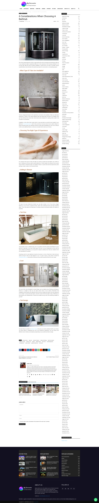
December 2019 (65, 288)
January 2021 (64, 266)
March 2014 (64, 407)
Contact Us (66, 8)
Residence (64, 116)
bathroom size (28, 341)
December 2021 (65, 247)
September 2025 (65, 169)
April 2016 (64, 364)
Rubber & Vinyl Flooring (66, 119)
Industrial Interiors (65, 83)
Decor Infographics (65, 40)
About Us (73, 8)
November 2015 (65, 372)
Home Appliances (65, 71)
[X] (23, 350)
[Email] (44, 350)
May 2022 (64, 238)
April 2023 (64, 219)
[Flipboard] (32, 374)
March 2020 (64, 283)
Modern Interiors (65, 100)
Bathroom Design (28, 11)
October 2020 (64, 271)
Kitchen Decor (64, 92)
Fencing (63, 52)
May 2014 (64, 403)
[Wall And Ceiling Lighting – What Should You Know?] (43, 469)
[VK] (36, 350)
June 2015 (64, 381)
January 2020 (64, 286)
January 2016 (64, 369)
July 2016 (64, 358)
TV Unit (63, 128)
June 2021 (64, 257)
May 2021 (64, 259)
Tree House (64, 126)
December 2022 (65, 226)
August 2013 (64, 419)
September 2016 (65, 355)
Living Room (60, 8)
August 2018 (64, 315)
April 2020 (64, 281)
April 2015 (64, 384)
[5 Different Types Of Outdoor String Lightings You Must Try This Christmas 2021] (43, 474)
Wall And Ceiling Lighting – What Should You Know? (52, 468)
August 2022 (64, 233)
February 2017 (65, 346)
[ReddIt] (41, 350)
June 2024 (64, 195)
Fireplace (64, 57)
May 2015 (64, 383)
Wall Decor (64, 138)
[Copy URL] (46, 350)
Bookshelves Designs (66, 26)
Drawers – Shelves (65, 47)
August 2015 (64, 377)
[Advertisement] (59, 4)
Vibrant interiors (65, 135)
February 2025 (65, 181)
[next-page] (21, 397)
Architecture (64, 18)
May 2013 (64, 424)
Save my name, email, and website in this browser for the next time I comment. (35, 421)
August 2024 (64, 192)
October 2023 (64, 209)
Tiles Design (64, 122)
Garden (43, 8)
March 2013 (64, 427)
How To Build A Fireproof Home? (52, 356)
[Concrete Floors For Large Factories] (22, 463)
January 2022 (64, 245)
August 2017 (64, 336)
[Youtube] (30, 376)
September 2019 (65, 293)
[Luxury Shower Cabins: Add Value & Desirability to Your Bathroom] (39, 388)
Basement (64, 21)
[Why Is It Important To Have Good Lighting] (43, 458)
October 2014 (64, 395)
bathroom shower (22, 341)
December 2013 (65, 412)
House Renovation (65, 81)
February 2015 (65, 388)
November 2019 (65, 290)
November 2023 (65, 207)
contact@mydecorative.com (44, 495)
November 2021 (65, 248)
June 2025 (64, 174)
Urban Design (64, 129)
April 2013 (64, 426)
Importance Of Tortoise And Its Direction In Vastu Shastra (53, 462)
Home (21, 8)
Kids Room (64, 90)
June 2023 (64, 216)
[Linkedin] (28, 350)
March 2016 (64, 365)
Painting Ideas (64, 107)
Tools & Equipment (65, 124)
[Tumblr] (30, 350)
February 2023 (65, 223)
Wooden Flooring (65, 143)
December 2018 (65, 309)
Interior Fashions (65, 86)
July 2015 (64, 379)
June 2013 (64, 422)
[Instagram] (34, 374)
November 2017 (65, 331)
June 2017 (64, 340)
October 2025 (64, 168)
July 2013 (64, 420)
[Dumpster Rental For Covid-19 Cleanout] (22, 469)
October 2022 (64, 229)
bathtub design (34, 328)
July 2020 (64, 276)
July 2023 (64, 214)
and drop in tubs (25, 340)
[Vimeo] (53, 374)
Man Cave (64, 97)
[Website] (28, 376)
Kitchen (54, 8)
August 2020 (64, 274)
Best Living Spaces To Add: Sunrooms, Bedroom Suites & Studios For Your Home (28, 357)
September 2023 (65, 211)
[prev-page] (19, 397)
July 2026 (64, 152)
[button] (78, 8)
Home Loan (64, 78)
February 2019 (65, 305)
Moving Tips (64, 102)
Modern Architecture (66, 98)
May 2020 (64, 279)
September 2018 (65, 314)
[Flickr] (30, 374)
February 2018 (65, 326)
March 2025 (64, 180)
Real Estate (64, 114)
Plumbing (64, 110)
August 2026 (64, 150)
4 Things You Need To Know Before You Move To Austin (31, 457)
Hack (63, 69)
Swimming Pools (65, 121)
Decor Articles (64, 38)
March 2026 (64, 159)
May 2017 (64, 341)
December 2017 (65, 329)
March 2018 (64, 324)
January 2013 (64, 431)
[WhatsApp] (38, 350)
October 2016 (64, 353)
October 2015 (64, 374)
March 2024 (64, 200)
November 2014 (65, 393)
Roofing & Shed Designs (66, 117)
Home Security (65, 79)
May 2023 (64, 217)
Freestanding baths (27, 123)
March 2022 (64, 242)
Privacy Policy (36, 501)
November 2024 (65, 186)
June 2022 (64, 236)
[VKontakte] (55, 374)
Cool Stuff (64, 35)
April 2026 (64, 157)
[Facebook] (20, 350)
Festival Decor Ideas (66, 55)
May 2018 (64, 321)
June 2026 (64, 154)
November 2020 (65, 269)
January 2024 (64, 204)
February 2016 (65, 367)
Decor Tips (64, 42)
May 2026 (64, 156)
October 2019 (64, 291)
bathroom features (36, 340)
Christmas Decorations (66, 31)
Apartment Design (65, 16)
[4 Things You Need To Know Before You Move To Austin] (22, 458)
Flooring (63, 61)
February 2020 (65, 285)
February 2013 (65, 429)
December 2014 (65, 391)
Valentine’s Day (65, 131)
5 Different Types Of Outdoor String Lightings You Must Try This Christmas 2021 (52, 474)
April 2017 (64, 343)
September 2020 (65, 272)
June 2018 (64, 319)
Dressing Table (65, 49)
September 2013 (65, 417)
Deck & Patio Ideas (65, 36)
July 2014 (64, 400)
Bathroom (26, 8)
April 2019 (64, 302)
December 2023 (65, 205)
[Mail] (38, 374)
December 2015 (65, 371)
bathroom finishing (44, 340)
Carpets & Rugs (65, 28)
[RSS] (46, 374)
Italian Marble (64, 88)
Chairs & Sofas (65, 30)
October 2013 (64, 415)
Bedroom (32, 8)
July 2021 (64, 255)
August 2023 (64, 212)
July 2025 (64, 173)
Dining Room (64, 43)
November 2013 (65, 414)
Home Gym (64, 74)
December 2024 (65, 185)
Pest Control (64, 109)
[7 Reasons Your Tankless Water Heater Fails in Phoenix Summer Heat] (25, 388)
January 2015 (64, 389)
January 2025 (64, 183)
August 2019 (64, 295)
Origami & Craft (65, 105)
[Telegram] (49, 350)
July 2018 (64, 317)
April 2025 (64, 178)
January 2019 (64, 307)
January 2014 (64, 410)
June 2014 (64, 401)
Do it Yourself (64, 45)
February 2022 (65, 243)
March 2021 (64, 262)
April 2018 (64, 322)
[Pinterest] (25, 350)
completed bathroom (23, 257)
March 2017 (64, 345)
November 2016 (65, 352)
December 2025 (65, 164)
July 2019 (64, 297)
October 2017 (64, 333)
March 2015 (64, 386)
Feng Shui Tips (65, 54)
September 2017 (65, 334)
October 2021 (64, 250)
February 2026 (65, 161)
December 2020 (65, 267)
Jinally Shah (22, 21)
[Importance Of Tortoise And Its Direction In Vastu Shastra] (43, 463)
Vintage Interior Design (66, 136)
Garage (63, 66)
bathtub (33, 341)
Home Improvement (66, 76)
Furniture (38, 8)
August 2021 (64, 254)
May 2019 (64, 300)
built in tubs (44, 341)
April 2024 (64, 199)
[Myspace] (42, 374)
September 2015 (65, 376)
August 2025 (64, 171)
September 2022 (65, 231)
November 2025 (65, 166)
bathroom (30, 340)
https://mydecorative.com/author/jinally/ (33, 365)
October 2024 (64, 188)
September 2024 (65, 190)
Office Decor (64, 104)
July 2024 (64, 193)
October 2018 (64, 312)
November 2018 (65, 310)
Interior (49, 8)
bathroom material (51, 340)
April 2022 (64, 240)
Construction (64, 33)
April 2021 (64, 260)
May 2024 (64, 197)
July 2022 (64, 235)
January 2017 (64, 348)
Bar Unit (63, 19)
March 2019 (64, 303)
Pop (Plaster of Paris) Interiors (67, 112)
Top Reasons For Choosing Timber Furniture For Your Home (31, 474)
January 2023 (64, 224)
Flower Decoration (65, 62)
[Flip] (33, 350)
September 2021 (65, 252)
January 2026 (64, 162)
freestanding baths (50, 341)
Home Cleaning (65, 73)
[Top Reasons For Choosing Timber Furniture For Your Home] (22, 474)
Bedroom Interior (65, 24)
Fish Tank (64, 59)
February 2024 (65, 202)
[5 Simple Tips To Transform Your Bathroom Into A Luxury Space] (52, 388)
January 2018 (64, 328)
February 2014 (65, 408)
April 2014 (64, 405)
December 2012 (65, 432)
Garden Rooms (64, 440)
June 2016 (64, 360)
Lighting (63, 93)
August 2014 (64, 398)
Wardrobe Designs (65, 140)
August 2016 (64, 357)
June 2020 (64, 278)
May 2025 (64, 176)
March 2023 (64, 221)
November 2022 (65, 228)
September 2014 (65, 396)
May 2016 (64, 362)
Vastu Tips (64, 133)
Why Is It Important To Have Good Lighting (52, 457)
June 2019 (64, 298)
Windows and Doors (66, 141)
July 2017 (64, 338)
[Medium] (40, 374)
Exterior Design (65, 50)
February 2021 (65, 264)
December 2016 (65, 350)
